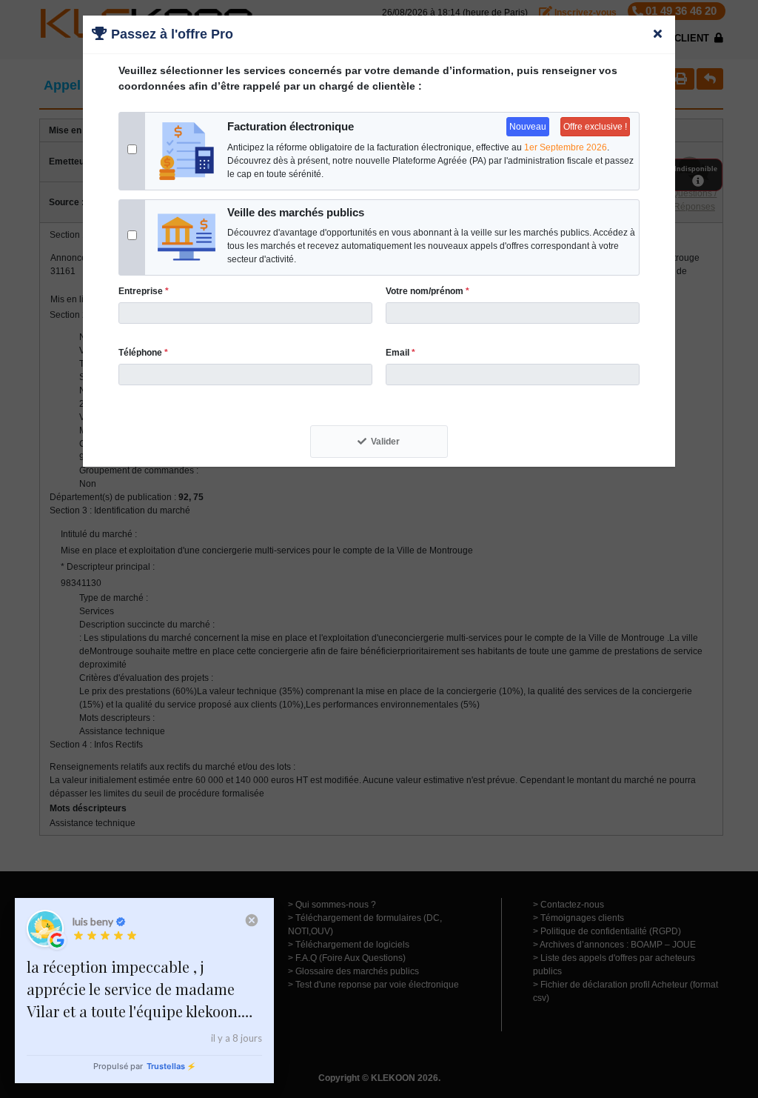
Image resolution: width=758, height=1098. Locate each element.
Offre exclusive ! (595, 127)
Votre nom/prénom (427, 291)
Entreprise (143, 291)
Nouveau (527, 127)
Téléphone (143, 352)
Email (400, 352)
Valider (385, 441)
